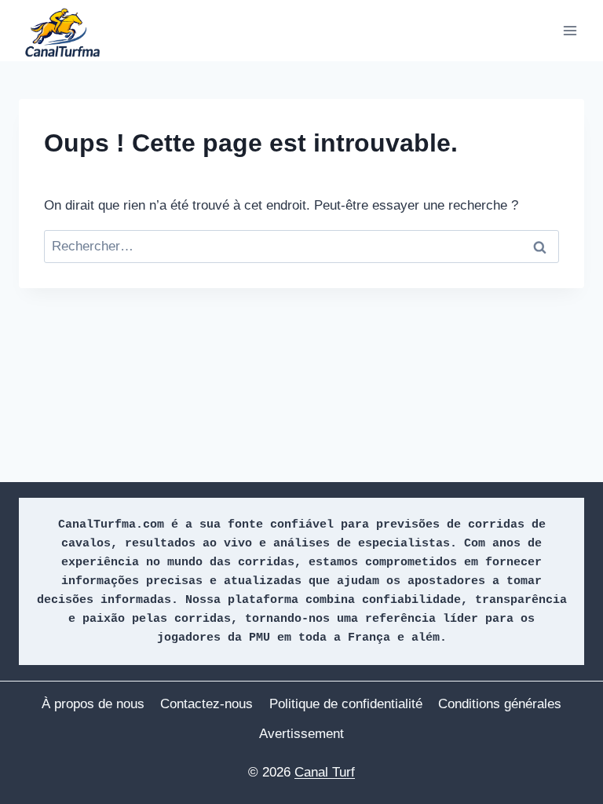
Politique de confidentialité (345, 703)
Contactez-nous (206, 703)
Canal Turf (324, 772)
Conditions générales (499, 703)
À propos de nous (93, 703)
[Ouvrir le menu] (569, 30)
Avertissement (301, 733)
